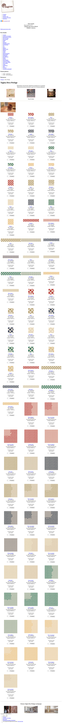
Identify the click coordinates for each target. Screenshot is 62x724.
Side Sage (10, 498)
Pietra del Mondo (6, 53)
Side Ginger (30, 634)
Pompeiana (5, 55)
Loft (4, 46)
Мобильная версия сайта (5, 29)
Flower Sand (30, 580)
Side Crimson (30, 417)
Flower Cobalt (10, 553)
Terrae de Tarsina (6, 61)
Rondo (4, 57)
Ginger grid (30, 662)
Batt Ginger (10, 406)
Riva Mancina (5, 56)
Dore (4, 41)
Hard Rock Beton (6, 43)
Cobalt (30, 134)
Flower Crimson (51, 444)
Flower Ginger (51, 662)
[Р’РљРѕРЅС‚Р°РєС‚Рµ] (1, 21)
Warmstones (5, 65)
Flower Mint (10, 634)
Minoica (4, 50)
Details (4, 40)
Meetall (4, 48)
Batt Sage (51, 370)
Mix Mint (10, 167)
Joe (3, 45)
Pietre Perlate (5, 54)
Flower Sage (30, 471)
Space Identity (5, 60)
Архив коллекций (7, 69)
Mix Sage (10, 134)
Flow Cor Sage (31, 498)
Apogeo (4, 34)
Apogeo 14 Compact (7, 36)
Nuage (4, 52)
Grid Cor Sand (10, 689)
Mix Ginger (51, 167)
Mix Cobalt (51, 134)
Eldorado (4, 42)
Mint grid (51, 607)
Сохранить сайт (6, 21)
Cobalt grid (51, 471)
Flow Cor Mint (10, 607)
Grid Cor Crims (10, 444)
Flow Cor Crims (51, 417)
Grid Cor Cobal (51, 526)
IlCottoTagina (5, 44)
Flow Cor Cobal (30, 526)
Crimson (10, 117)
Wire (4, 66)
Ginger (30, 167)
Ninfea (4, 51)
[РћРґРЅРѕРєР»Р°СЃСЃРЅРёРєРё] (2, 21)
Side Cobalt (10, 526)
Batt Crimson (30, 370)
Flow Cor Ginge (51, 635)
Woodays (4, 67)
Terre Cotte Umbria (6, 62)
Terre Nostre (5, 63)
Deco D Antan (5, 38)
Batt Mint (51, 390)
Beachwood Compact (7, 37)
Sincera (4, 58)
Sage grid (10, 471)
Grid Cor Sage (51, 498)
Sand (10, 150)
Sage (51, 117)
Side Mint (51, 580)
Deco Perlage (5, 39)
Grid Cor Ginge (10, 662)
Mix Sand (31, 150)
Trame (4, 64)
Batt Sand (31, 389)
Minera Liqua (5, 49)
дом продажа (20, 721)
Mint (51, 150)
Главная (2, 79)
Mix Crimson (30, 117)
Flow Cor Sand (51, 553)
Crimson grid (30, 444)
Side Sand (31, 553)
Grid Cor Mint (30, 607)
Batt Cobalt (10, 389)
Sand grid (10, 580)
